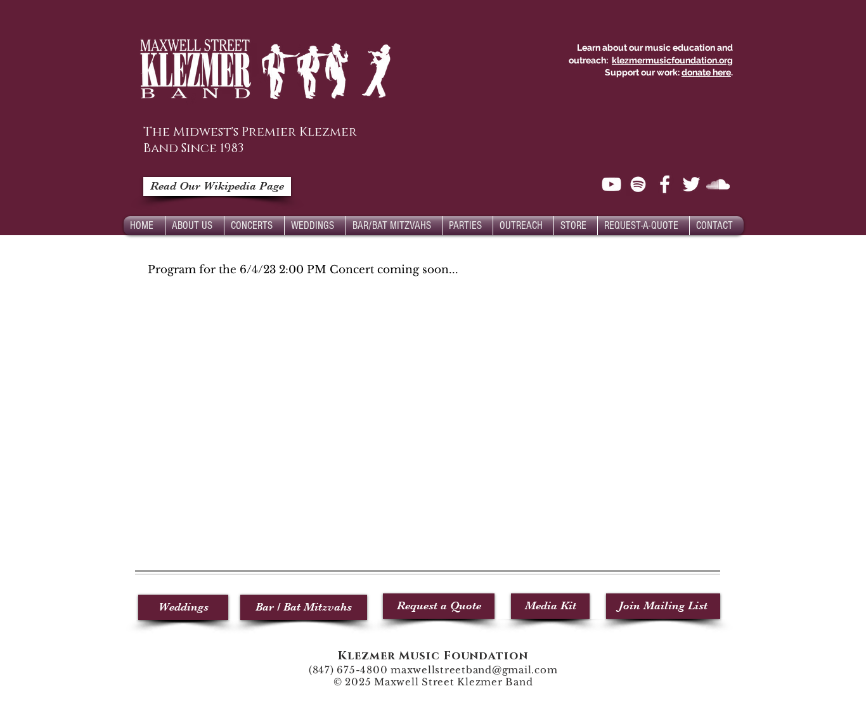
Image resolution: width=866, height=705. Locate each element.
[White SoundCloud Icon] (718, 184)
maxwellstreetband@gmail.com (474, 670)
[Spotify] (638, 184)
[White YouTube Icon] (611, 184)
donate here (706, 72)
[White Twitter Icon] (691, 184)
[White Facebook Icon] (664, 184)
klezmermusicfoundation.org (672, 60)
